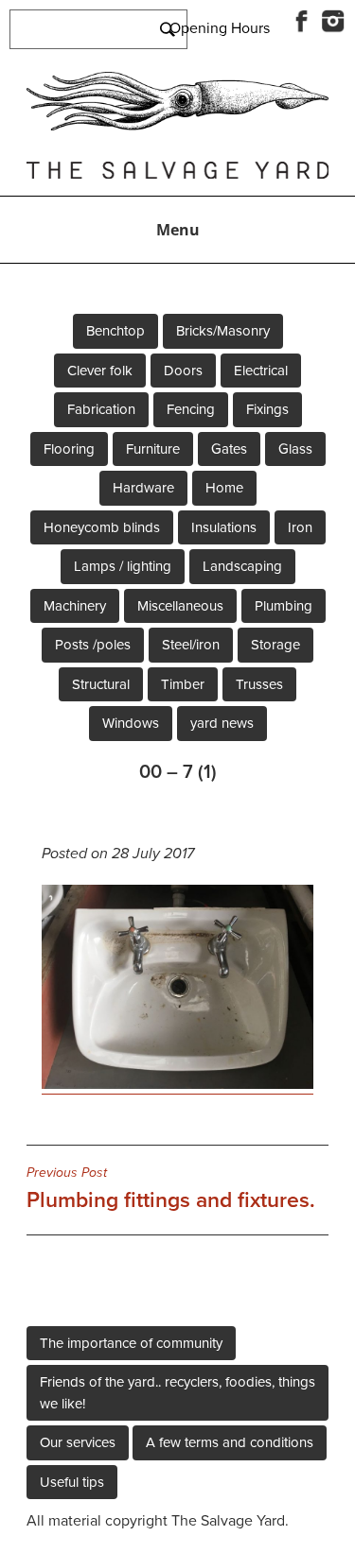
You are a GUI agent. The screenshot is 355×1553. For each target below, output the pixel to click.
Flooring (69, 448)
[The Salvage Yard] (177, 125)
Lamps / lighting (122, 566)
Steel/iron (191, 644)
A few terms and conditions (229, 1442)
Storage (275, 644)
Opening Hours (219, 28)
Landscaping (242, 566)
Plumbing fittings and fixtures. (171, 1189)
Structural (101, 684)
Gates (229, 448)
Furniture (153, 448)
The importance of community (131, 1343)
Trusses (259, 684)
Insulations (224, 527)
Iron (300, 527)
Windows (130, 723)
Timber (182, 684)
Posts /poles (93, 644)
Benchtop (115, 330)
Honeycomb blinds (102, 527)
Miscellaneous (180, 605)
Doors (183, 370)
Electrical (261, 370)
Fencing (191, 409)
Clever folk (100, 370)
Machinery (75, 605)
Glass (295, 448)
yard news (222, 723)
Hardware (143, 487)
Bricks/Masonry (223, 330)
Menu (178, 229)
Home (224, 487)
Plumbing (283, 605)
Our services (77, 1442)
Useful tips (72, 1482)
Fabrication (101, 409)
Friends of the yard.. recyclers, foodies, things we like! (177, 1392)
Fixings (267, 409)
